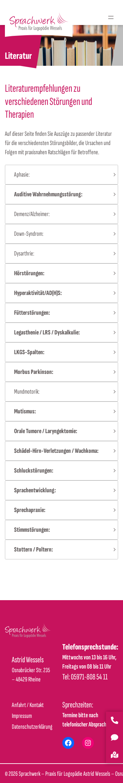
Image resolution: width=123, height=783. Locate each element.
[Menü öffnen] (111, 17)
